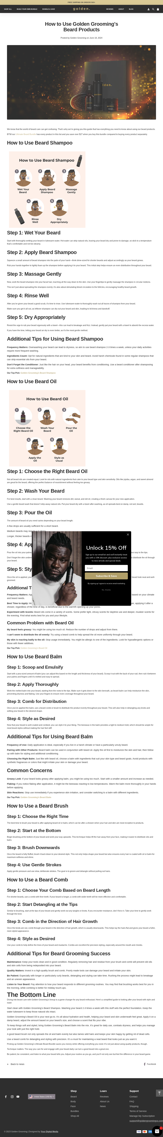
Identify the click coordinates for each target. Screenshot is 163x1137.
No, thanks (106, 590)
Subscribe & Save (106, 575)
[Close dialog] (128, 534)
